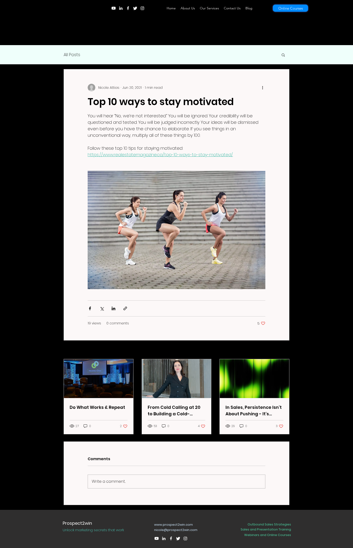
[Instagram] (142, 8)
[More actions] (262, 87)
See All (283, 350)
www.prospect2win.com (173, 524)
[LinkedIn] (120, 8)
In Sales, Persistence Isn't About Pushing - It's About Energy (253, 410)
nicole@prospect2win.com (175, 530)
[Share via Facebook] (90, 308)
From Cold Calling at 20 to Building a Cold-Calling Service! (174, 410)
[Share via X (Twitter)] (101, 308)
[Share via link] (125, 308)
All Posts (72, 55)
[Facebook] (128, 8)
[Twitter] (135, 8)
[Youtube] (113, 8)
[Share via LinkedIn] (113, 308)
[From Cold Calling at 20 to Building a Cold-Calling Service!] (176, 378)
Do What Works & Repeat (97, 407)
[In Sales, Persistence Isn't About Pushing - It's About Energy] (254, 378)
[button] (283, 55)
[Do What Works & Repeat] (98, 378)
